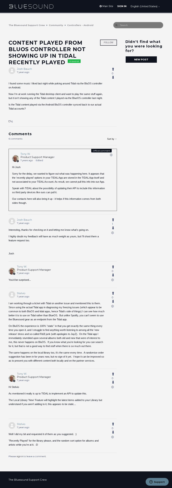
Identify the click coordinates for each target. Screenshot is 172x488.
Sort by (111, 139)
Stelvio (21, 293)
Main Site (107, 6)
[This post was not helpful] (115, 77)
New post (141, 59)
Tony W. (25, 153)
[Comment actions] (111, 155)
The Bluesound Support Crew (27, 25)
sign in (19, 456)
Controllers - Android (80, 25)
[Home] (31, 6)
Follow (108, 42)
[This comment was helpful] (115, 220)
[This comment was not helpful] (115, 228)
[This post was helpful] (115, 69)
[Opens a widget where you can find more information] (157, 482)
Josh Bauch (24, 68)
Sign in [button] (121, 6)
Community (56, 25)
